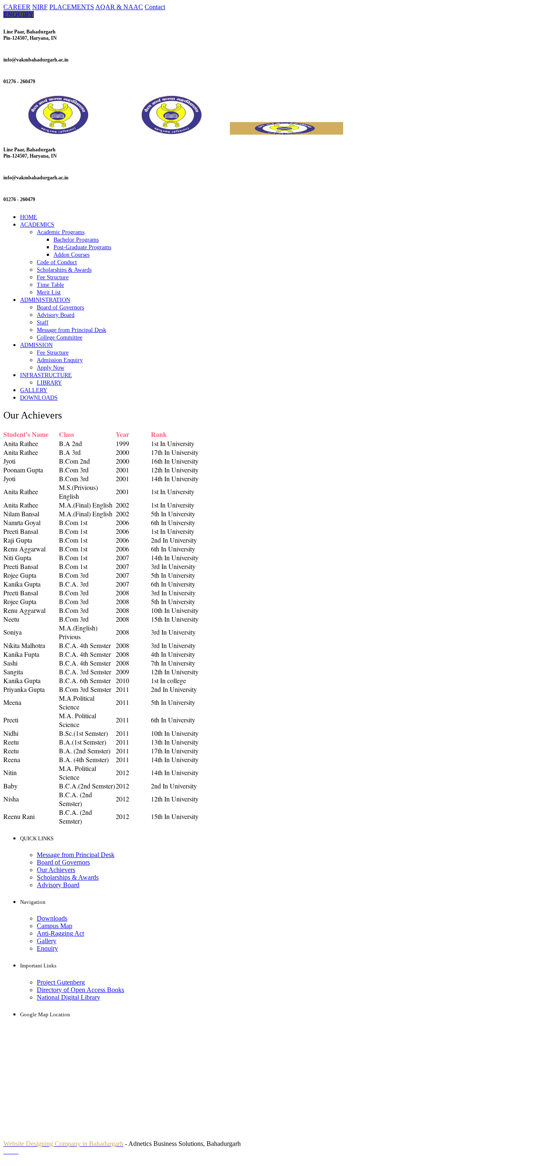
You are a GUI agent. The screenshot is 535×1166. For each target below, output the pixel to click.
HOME (28, 217)
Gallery (46, 940)
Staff (42, 322)
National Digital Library (68, 997)
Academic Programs (60, 232)
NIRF (40, 6)
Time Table (50, 285)
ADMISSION (36, 345)
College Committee (59, 337)
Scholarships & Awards (64, 270)
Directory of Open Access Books (80, 989)
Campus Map (54, 925)
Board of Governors (60, 307)
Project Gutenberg (61, 982)
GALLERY (33, 390)
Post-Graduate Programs (82, 247)
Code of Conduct (57, 262)
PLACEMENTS (71, 6)
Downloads (52, 918)
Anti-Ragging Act (60, 933)
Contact (155, 6)
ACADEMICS (37, 225)
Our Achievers (56, 869)
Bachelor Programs (76, 240)
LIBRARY (49, 383)
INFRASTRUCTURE (46, 375)
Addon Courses (71, 255)
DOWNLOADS (39, 398)
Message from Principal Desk (71, 330)
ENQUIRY (18, 14)
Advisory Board (55, 315)
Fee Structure (53, 277)
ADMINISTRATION (45, 300)
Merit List (49, 292)
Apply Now (50, 368)
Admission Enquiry (60, 360)
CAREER (17, 6)
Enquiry (47, 948)
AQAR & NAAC (119, 6)
